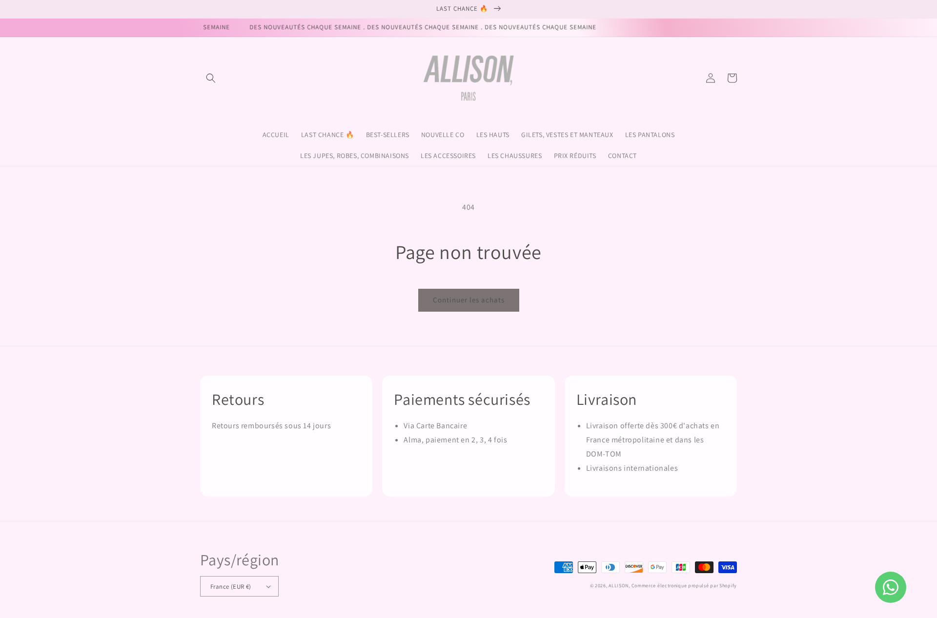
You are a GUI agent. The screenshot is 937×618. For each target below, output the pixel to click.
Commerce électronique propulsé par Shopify (684, 585)
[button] (211, 78)
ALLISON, (619, 585)
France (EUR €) (230, 586)
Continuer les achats (469, 299)
